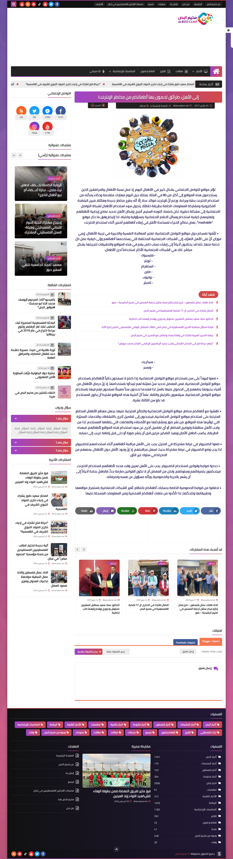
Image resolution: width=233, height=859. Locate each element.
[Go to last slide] (83, 549)
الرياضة (53, 724)
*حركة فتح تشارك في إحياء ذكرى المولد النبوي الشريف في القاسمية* (96, 84)
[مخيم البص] (195, 18)
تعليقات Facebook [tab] (185, 642)
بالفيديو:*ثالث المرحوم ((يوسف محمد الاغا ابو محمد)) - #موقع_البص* (36, 303)
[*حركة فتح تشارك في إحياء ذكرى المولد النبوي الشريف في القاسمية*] (59, 527)
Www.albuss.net (141, 801)
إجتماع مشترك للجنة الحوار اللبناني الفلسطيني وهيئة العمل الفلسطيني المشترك (43, 227)
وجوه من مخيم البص (55, 732)
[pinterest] (33, 4)
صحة (214, 829)
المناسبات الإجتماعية (124, 71)
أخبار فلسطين (163, 724)
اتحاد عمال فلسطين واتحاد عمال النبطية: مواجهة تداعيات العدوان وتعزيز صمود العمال (42, 579)
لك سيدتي (95, 71)
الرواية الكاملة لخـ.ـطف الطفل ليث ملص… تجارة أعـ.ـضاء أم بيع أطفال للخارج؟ (41, 190)
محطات (142, 106)
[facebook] (57, 4)
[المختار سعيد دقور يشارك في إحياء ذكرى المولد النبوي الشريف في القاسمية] (59, 500)
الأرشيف (99, 4)
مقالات (179, 71)
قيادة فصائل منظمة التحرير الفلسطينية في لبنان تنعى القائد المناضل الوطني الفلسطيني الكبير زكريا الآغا (157, 327)
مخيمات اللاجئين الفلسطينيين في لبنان (125, 4)
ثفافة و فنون (148, 71)
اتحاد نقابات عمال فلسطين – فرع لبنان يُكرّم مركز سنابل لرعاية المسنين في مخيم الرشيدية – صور (162, 302)
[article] (113, 531)
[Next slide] (77, 549)
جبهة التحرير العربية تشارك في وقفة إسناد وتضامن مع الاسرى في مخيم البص (172, 335)
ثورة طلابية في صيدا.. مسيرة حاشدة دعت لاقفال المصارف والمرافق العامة (33, 353)
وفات (31, 732)
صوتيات (161, 4)
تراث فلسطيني (208, 732)
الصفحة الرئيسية (160, 106)
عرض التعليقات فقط (116, 651)
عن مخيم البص (213, 4)
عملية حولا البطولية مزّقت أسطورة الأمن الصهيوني (34, 375)
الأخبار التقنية (74, 724)
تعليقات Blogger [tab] (210, 641)
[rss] (27, 4)
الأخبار (199, 71)
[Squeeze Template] (219, 854)
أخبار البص (211, 724)
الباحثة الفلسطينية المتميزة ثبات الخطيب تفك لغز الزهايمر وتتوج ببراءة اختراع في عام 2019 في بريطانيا (35, 328)
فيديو (150, 4)
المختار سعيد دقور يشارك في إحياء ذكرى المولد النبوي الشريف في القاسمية (186, 84)
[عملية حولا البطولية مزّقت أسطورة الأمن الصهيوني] (64, 372)
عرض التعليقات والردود (87, 651)
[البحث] (13, 4)
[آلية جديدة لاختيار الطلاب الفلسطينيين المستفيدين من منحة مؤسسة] (59, 549)
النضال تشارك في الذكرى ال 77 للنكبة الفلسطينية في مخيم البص (178, 310)
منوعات (80, 732)
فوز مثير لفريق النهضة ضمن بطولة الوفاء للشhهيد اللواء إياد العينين (31, 477)
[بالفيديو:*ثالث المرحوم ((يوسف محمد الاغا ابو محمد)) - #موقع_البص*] (64, 298)
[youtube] (45, 4)
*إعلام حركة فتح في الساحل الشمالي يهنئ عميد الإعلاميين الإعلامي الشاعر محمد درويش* (165, 343)
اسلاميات (96, 724)
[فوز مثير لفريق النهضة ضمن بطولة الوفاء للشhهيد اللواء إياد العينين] (59, 477)
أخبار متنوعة (139, 724)
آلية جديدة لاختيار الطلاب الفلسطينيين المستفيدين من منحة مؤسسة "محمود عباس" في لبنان (41, 552)
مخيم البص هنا (66, 799)
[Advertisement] (77, 37)
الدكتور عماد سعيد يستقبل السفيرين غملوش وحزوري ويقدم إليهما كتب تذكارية (171, 318)
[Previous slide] (20, 155)
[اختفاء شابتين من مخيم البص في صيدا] (64, 392)
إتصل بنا (173, 4)
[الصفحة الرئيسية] (216, 71)
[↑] (116, 849)
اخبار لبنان (211, 783)
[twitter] (51, 4)
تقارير (163, 71)
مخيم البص (181, 854)
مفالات (114, 732)
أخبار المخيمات (188, 724)
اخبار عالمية (116, 724)
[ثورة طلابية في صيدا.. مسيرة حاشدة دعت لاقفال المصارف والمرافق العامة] (64, 349)
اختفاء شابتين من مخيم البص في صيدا (35, 394)
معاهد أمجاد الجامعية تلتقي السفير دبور (42, 267)
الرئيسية (198, 4)
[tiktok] (39, 4)
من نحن (185, 4)
